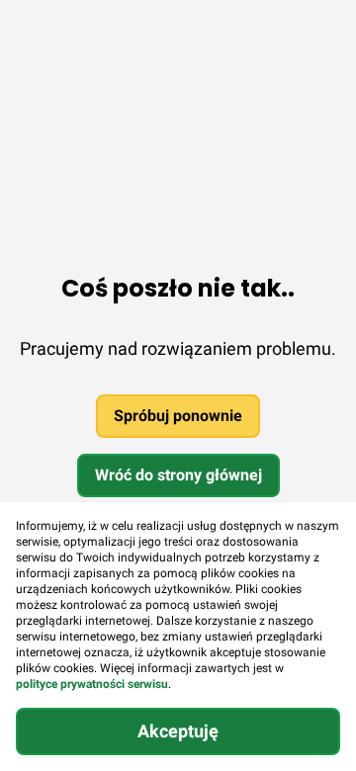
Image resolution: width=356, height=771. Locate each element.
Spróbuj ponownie (178, 415)
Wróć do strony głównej (178, 475)
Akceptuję (178, 731)
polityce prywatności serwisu (92, 684)
